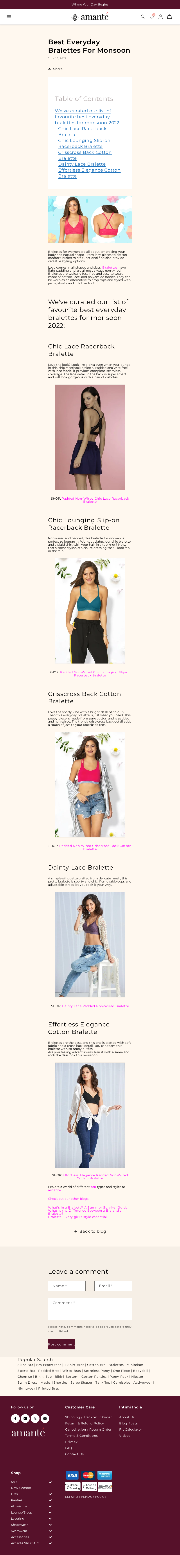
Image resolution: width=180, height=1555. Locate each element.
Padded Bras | (49, 1371)
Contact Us (74, 1454)
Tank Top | (103, 1383)
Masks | (46, 1383)
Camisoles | (123, 1383)
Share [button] (58, 69)
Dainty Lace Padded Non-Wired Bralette (95, 1006)
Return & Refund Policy (84, 1423)
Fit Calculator (130, 1429)
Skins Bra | (26, 1365)
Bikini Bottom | (68, 1377)
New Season (21, 1488)
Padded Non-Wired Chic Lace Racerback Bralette (95, 500)
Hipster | (138, 1377)
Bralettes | (117, 1365)
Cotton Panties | (95, 1377)
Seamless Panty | (98, 1371)
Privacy (71, 1442)
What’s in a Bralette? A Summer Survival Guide (88, 1207)
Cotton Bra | (97, 1365)
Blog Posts (128, 1423)
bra (93, 1187)
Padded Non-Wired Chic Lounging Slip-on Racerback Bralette (95, 673)
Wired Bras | (72, 1371)
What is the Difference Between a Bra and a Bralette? (85, 1212)
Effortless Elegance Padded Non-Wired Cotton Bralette (95, 1176)
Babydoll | (141, 1371)
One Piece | (122, 1371)
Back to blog (92, 1231)
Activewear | (143, 1383)
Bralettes (109, 267)
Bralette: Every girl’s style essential (77, 1217)
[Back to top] (169, 1545)
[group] (90, 4)
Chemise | (26, 1377)
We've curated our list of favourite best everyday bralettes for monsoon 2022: (87, 116)
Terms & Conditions (81, 1436)
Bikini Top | (44, 1377)
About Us (127, 1417)
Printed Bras (48, 1388)
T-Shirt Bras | (75, 1365)
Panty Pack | (120, 1377)
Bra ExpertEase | (49, 1365)
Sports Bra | (27, 1371)
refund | (72, 1496)
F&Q (68, 1448)
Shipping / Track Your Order (88, 1417)
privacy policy (93, 1496)
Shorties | (62, 1383)
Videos (124, 1436)
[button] (8, 17)
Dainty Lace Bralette (82, 164)
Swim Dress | (29, 1383)
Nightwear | (27, 1388)
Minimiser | (136, 1365)
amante (54, 1190)
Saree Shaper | (82, 1383)
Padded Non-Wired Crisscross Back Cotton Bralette (95, 847)
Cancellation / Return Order (88, 1429)
